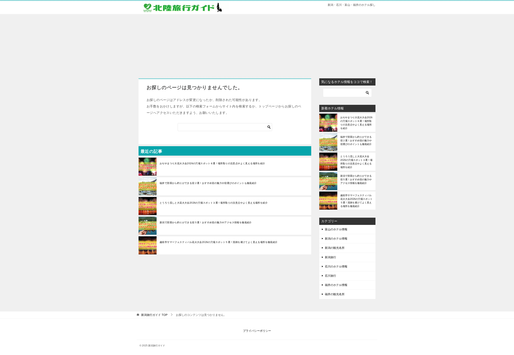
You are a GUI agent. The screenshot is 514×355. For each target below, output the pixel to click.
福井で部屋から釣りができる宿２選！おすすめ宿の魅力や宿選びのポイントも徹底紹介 (208, 183)
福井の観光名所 (335, 294)
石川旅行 (330, 275)
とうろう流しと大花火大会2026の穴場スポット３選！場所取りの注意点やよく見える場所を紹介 (214, 202)
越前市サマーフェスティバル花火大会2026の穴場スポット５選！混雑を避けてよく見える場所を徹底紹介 (219, 242)
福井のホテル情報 (336, 285)
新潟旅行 (330, 257)
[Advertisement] (257, 44)
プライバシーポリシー (257, 330)
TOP (154, 314)
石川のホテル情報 (336, 266)
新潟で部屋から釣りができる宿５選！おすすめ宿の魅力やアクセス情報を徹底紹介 (206, 222)
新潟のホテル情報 (336, 238)
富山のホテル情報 (336, 229)
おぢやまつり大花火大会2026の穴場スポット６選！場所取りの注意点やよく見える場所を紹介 (212, 163)
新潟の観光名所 (335, 247)
